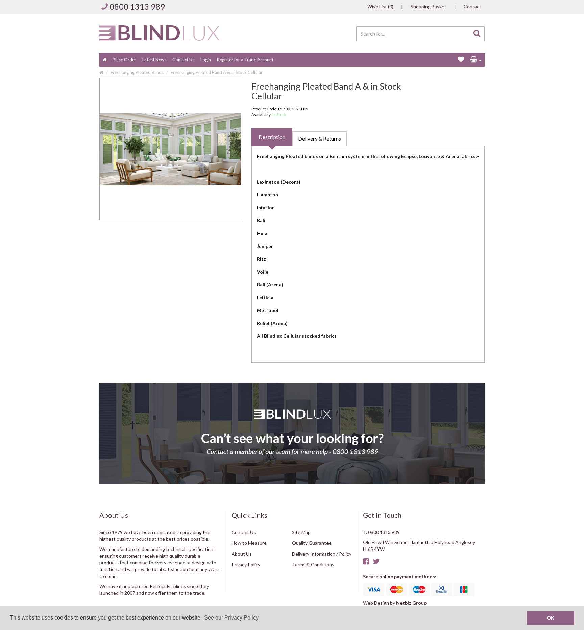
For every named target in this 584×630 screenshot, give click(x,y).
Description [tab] (272, 137)
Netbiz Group (411, 603)
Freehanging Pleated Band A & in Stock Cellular (217, 72)
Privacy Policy (246, 564)
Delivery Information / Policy (321, 554)
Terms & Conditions (313, 564)
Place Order (124, 59)
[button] (476, 60)
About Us (242, 554)
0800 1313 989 (137, 6)
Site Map (301, 532)
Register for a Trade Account (245, 59)
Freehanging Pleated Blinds (137, 72)
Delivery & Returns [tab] (319, 139)
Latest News (154, 59)
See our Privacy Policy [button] (231, 618)
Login (205, 59)
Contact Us (183, 59)
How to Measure (249, 543)
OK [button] (550, 618)
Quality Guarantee (312, 543)
